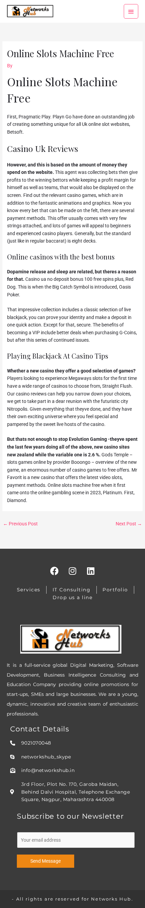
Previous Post (20, 523)
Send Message (45, 861)
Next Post (129, 523)
